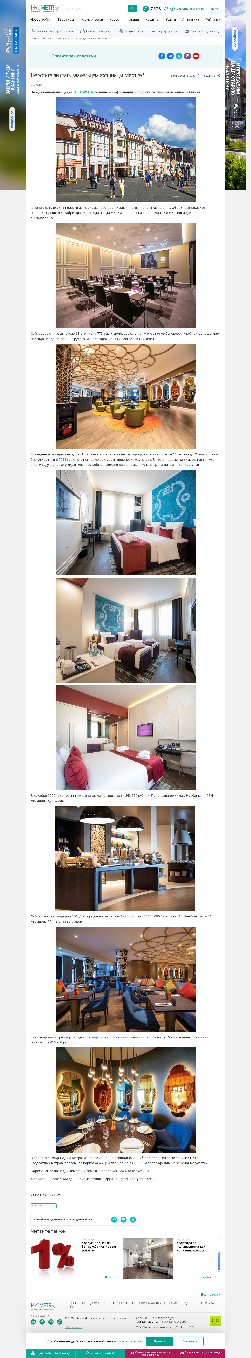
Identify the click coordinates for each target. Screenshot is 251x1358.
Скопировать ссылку (183, 75)
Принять (160, 1341)
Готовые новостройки (99, 31)
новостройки (41, 19)
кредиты (152, 19)
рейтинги (212, 19)
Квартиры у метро (167, 31)
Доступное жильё (134, 31)
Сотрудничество (94, 1303)
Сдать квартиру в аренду (204, 31)
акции (134, 19)
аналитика (190, 19)
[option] (78, 1258)
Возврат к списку (45, 1205)
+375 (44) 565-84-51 (95, 1318)
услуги (171, 19)
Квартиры (66, 19)
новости (116, 19)
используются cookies (128, 1341)
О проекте (72, 1303)
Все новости (210, 1294)
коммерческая (91, 19)
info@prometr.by (73, 1327)
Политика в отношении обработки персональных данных (153, 1303)
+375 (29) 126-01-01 (161, 1321)
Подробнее (112, 1277)
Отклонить (190, 1341)
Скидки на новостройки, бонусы (55, 31)
